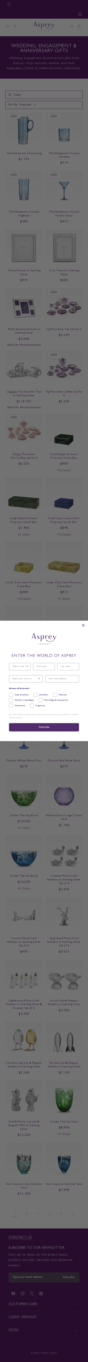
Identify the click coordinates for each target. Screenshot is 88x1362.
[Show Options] (27, 666)
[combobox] (18, 666)
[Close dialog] (83, 625)
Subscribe (44, 727)
